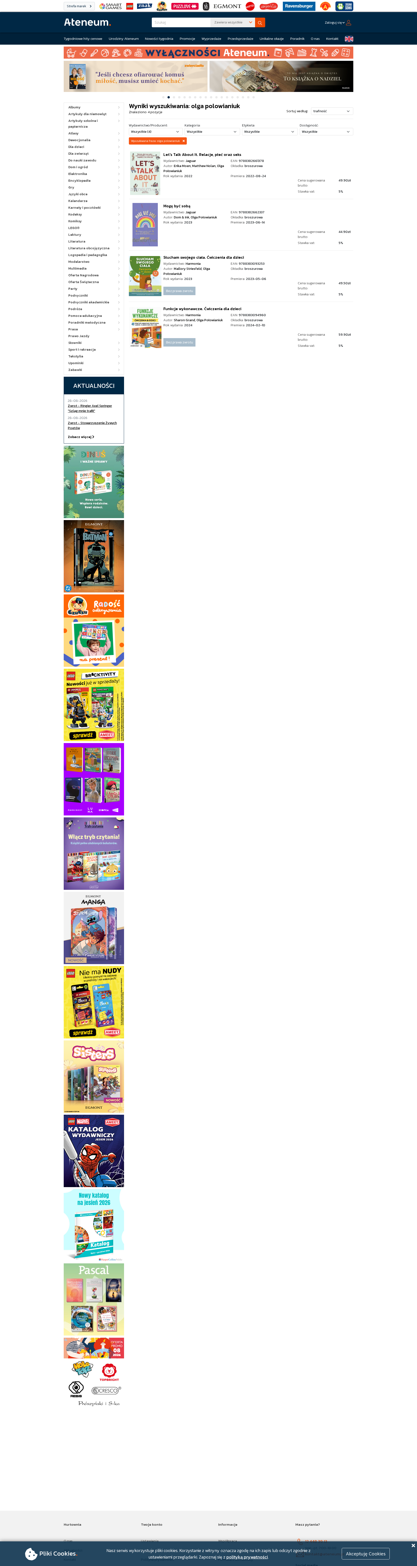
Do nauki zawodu (82, 160)
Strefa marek (77, 6)
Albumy (74, 107)
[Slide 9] (205, 97)
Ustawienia (150, 1541)
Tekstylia (75, 356)
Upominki (75, 363)
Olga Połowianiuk (204, 217)
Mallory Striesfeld (188, 268)
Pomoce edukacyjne (85, 315)
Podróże (75, 309)
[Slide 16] (243, 97)
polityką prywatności (247, 1557)
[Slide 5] (184, 97)
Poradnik (297, 38)
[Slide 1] (163, 97)
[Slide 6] (189, 97)
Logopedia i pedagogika (87, 255)
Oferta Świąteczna (83, 282)
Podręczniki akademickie (88, 302)
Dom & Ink (181, 217)
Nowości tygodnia (159, 38)
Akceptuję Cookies (366, 1553)
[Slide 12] (221, 97)
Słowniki (75, 342)
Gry (71, 187)
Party (72, 288)
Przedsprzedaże (240, 38)
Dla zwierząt (78, 153)
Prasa (73, 329)
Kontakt (332, 38)
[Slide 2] (168, 97)
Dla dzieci (76, 146)
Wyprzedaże (211, 38)
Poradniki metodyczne (86, 322)
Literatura (76, 241)
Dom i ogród (78, 167)
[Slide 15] (237, 97)
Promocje (187, 38)
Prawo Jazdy (79, 336)
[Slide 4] (179, 97)
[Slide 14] (232, 97)
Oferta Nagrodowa (83, 275)
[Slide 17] (248, 97)
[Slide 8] (200, 97)
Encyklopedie (79, 180)
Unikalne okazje (272, 38)
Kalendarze (77, 200)
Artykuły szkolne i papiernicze (83, 123)
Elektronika (77, 173)
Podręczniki (78, 295)
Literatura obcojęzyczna (89, 248)
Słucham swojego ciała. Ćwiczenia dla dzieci (203, 257)
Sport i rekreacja (82, 349)
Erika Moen (182, 165)
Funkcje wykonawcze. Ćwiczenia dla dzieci (202, 309)
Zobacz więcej (80, 436)
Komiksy (75, 221)
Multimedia (77, 268)
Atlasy (73, 133)
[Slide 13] (227, 97)
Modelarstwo (79, 261)
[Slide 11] (216, 97)
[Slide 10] (211, 97)
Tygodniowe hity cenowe (83, 38)
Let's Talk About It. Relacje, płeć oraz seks (202, 154)
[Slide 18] (253, 97)
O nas (315, 38)
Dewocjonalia (79, 140)
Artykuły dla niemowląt (87, 114)
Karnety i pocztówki (84, 207)
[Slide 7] (195, 97)
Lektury (74, 234)
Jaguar (191, 160)
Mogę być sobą (176, 206)
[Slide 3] (174, 97)
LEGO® (74, 227)
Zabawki (75, 369)
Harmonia (193, 263)
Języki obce (77, 194)
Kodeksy (75, 214)
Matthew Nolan (203, 165)
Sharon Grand (184, 320)
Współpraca (227, 1541)
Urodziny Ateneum (124, 38)
